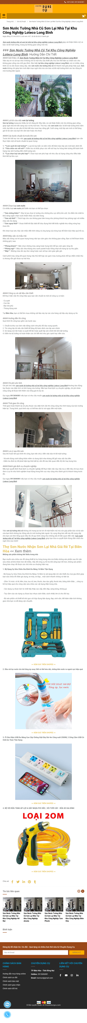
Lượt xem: (24, 36)
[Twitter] (18, 881)
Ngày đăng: (7, 36)
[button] (83, 16)
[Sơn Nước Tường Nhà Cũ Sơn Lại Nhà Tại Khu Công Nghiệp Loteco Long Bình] (43, 9)
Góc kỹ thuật (22, 21)
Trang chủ (11, 21)
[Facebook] (12, 881)
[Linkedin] (24, 881)
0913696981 (79, 2)
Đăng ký (77, 952)
